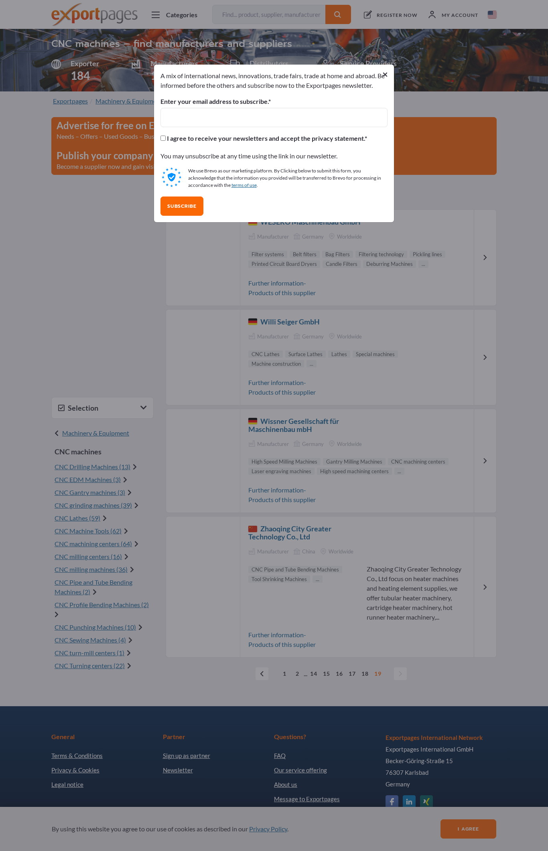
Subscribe (182, 206)
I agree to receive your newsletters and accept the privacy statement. (265, 138)
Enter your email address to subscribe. (214, 101)
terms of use (244, 185)
